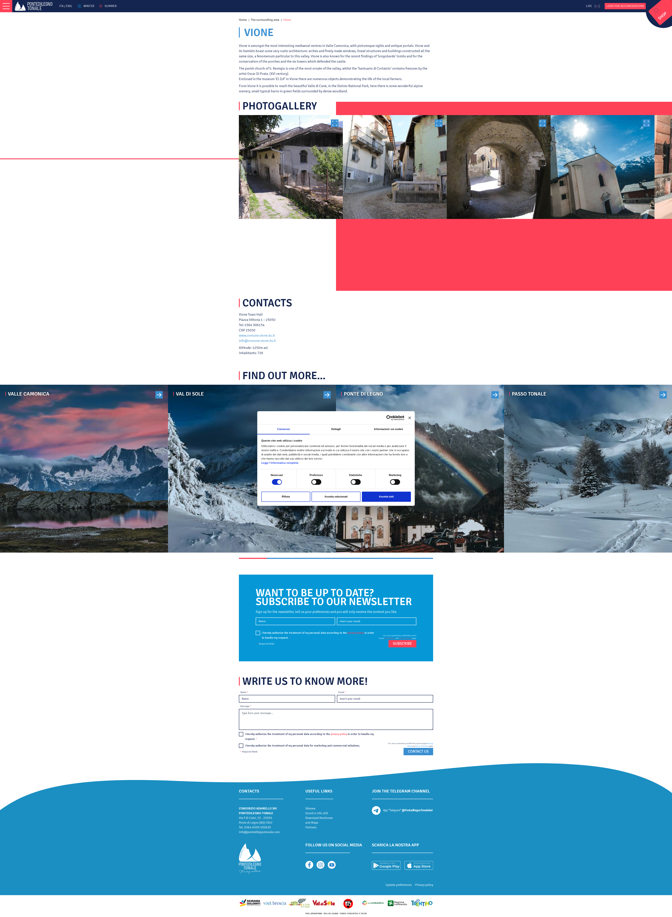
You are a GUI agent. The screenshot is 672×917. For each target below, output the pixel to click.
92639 (266, 827)
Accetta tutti (386, 496)
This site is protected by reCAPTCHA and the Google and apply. (397, 637)
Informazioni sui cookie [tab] (388, 429)
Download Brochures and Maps (319, 820)
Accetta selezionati (336, 496)
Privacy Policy (389, 638)
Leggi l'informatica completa (279, 462)
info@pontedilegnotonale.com (259, 832)
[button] (253, 558)
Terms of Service (405, 638)
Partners (311, 827)
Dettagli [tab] (336, 429)
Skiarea (310, 808)
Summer (111, 6)
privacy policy (356, 633)
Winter (88, 6)
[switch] (316, 482)
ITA (61, 6)
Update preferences (399, 885)
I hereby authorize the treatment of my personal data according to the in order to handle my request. (318, 635)
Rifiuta (286, 496)
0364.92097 (252, 827)
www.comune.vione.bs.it (257, 335)
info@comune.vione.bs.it (257, 341)
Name (244, 692)
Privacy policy (424, 885)
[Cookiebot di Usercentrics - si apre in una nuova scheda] (389, 417)
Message (245, 706)
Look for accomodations (625, 6)
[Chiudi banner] (409, 418)
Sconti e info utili (316, 813)
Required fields (265, 643)
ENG (69, 6)
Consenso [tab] (283, 429)
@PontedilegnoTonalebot (417, 810)
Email (342, 692)
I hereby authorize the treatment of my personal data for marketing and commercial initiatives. (302, 745)
